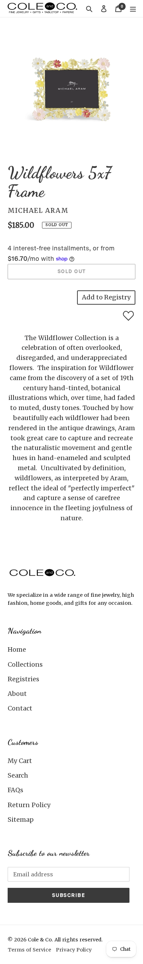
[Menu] (133, 8)
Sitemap (21, 820)
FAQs (15, 790)
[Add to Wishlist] (128, 316)
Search (18, 775)
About (17, 694)
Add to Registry (106, 297)
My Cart (20, 761)
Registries (23, 679)
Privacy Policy (74, 950)
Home (17, 649)
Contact (20, 708)
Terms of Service (29, 950)
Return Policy (29, 805)
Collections (25, 664)
